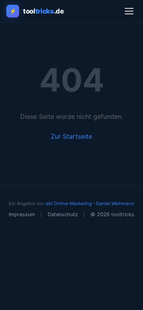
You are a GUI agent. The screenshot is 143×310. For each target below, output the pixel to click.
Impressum (22, 214)
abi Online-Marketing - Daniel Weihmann (90, 203)
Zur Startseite (71, 136)
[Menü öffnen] (129, 11)
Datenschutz (63, 214)
